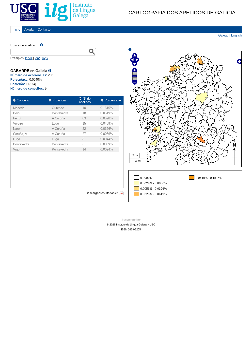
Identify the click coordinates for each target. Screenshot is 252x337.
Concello (23, 100)
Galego (223, 35)
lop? (45, 58)
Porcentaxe (113, 100)
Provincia (59, 100)
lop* (37, 58)
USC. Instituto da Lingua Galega (53, 12)
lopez (28, 58)
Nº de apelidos (85, 100)
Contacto (44, 29)
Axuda (28, 29)
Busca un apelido (22, 45)
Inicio (16, 29)
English (236, 35)
